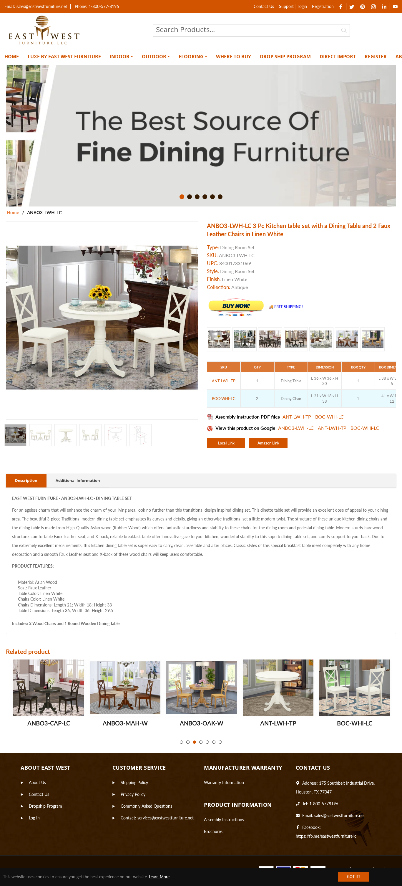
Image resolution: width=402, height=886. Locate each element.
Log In (34, 817)
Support (286, 6)
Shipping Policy (134, 782)
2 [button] (189, 196)
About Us (37, 782)
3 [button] (197, 196)
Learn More (159, 876)
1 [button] (182, 196)
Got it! (353, 877)
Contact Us (264, 6)
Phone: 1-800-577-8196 (97, 6)
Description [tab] (26, 480)
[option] (201, 135)
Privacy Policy (133, 794)
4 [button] (204, 196)
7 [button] (220, 742)
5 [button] (212, 196)
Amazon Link (268, 443)
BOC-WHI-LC (329, 416)
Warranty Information (224, 782)
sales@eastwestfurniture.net (339, 815)
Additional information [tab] (78, 480)
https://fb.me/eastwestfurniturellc (326, 836)
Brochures (213, 831)
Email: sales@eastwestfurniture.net (35, 6)
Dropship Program (45, 806)
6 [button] (220, 196)
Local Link (226, 443)
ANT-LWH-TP (297, 416)
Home (13, 212)
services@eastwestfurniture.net (165, 817)
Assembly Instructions (224, 819)
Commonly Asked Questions (146, 806)
